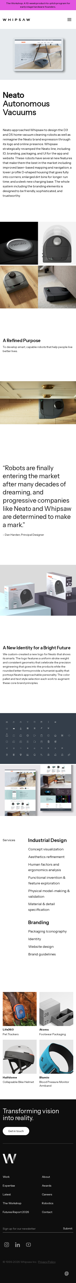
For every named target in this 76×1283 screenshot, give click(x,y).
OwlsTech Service (39, 1264)
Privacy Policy (47, 1262)
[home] (16, 20)
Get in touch (16, 1131)
